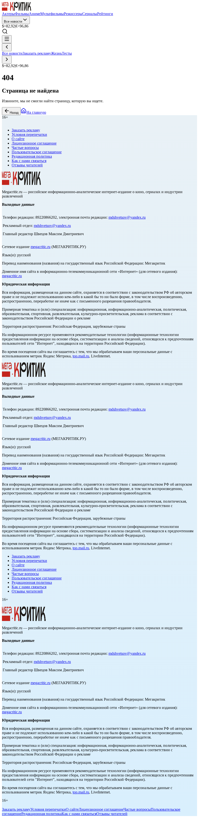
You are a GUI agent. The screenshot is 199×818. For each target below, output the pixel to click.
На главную (36, 112)
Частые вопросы (25, 148)
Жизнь (56, 53)
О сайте (18, 139)
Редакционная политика (32, 156)
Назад (14, 112)
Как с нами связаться (29, 161)
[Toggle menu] (7, 39)
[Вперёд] (7, 60)
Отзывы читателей (27, 165)
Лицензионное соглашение (34, 143)
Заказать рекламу (37, 53)
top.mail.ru (81, 356)
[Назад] (7, 47)
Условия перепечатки (29, 134)
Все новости (13, 21)
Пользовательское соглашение (37, 152)
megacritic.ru (40, 247)
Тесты (67, 53)
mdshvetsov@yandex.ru (127, 217)
